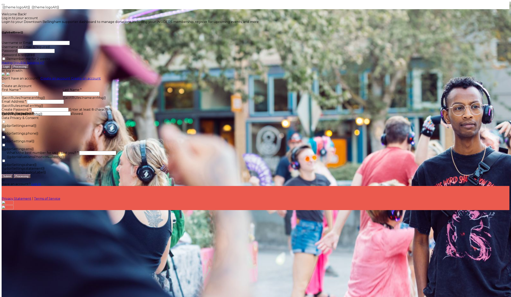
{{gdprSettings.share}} (19, 165)
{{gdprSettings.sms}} (18, 149)
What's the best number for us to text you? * (42, 153)
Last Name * (72, 90)
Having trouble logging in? (23, 63)
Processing (20, 66)
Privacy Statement (16, 199)
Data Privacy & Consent (20, 118)
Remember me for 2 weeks (28, 59)
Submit (7, 176)
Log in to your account (20, 18)
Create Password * (16, 109)
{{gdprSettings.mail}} (18, 141)
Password (9, 51)
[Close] (3, 83)
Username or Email (17, 43)
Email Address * (14, 101)
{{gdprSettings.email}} (19, 126)
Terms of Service (47, 199)
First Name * (11, 90)
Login (6, 66)
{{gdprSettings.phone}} (20, 133)
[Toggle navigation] (3, 4)
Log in (36, 184)
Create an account (55, 78)
